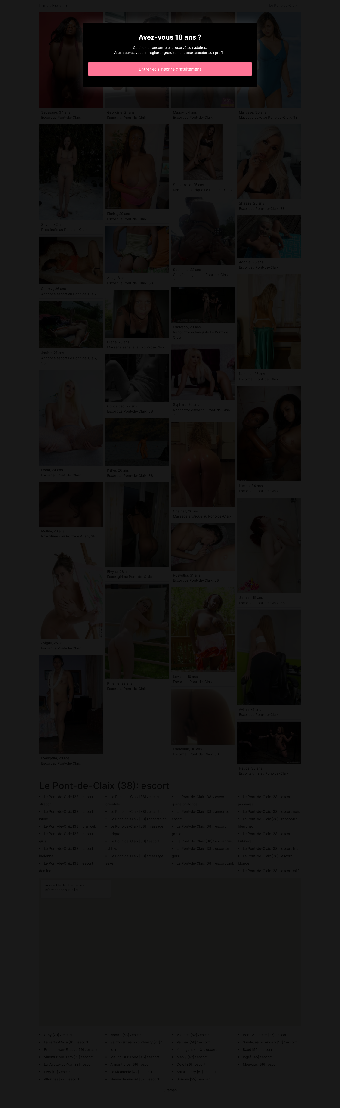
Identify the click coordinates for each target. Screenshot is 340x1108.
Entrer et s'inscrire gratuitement (170, 69)
